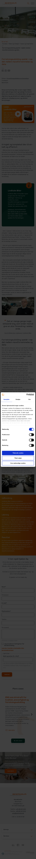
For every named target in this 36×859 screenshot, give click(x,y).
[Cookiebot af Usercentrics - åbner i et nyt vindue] (26, 395)
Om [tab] (29, 399)
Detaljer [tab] (18, 399)
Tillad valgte (18, 458)
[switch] (31, 434)
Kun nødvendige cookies (18, 463)
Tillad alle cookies (18, 453)
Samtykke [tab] (6, 399)
